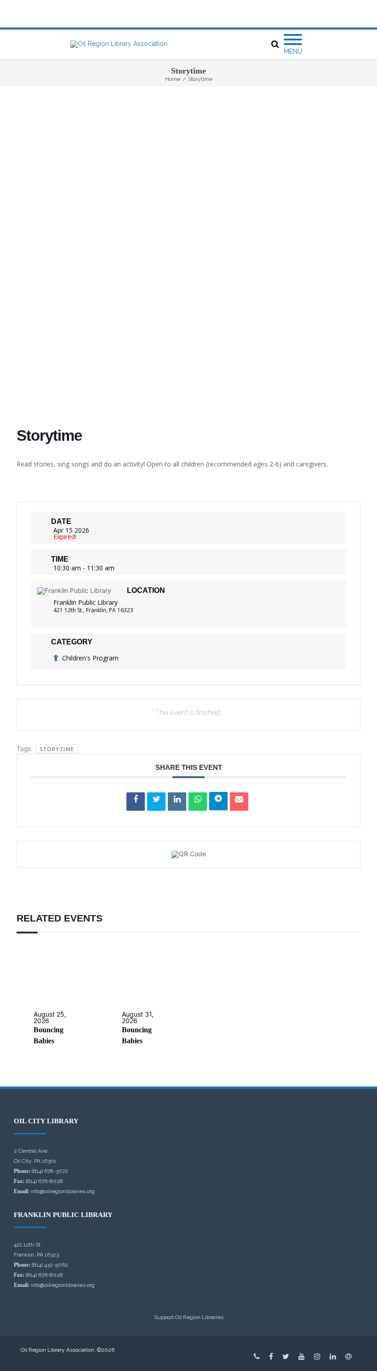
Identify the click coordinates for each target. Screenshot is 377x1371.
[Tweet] (156, 801)
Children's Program (90, 658)
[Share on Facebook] (135, 801)
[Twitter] (286, 1356)
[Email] (239, 801)
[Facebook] (271, 1356)
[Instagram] (317, 1356)
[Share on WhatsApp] (197, 801)
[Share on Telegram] (218, 801)
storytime (57, 748)
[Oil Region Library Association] (118, 44)
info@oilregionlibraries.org (63, 1191)
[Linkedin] (177, 801)
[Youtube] (301, 1356)
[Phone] (256, 1356)
